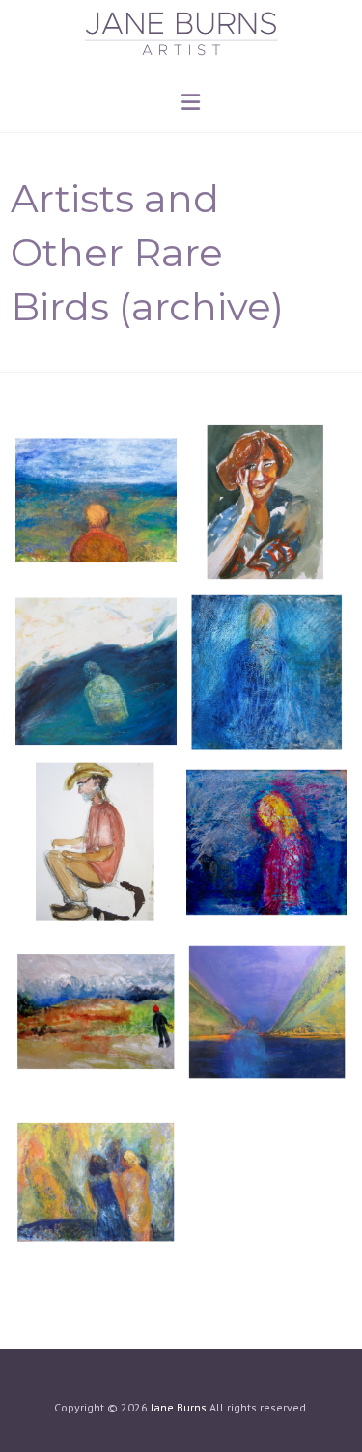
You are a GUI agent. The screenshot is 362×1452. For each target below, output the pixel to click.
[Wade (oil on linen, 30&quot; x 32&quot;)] (95, 671)
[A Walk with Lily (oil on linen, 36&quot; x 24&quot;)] (95, 502)
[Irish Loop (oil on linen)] (266, 1012)
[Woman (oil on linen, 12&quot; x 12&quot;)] (266, 671)
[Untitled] (95, 1012)
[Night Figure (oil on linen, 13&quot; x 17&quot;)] (266, 841)
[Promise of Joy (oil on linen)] (95, 1182)
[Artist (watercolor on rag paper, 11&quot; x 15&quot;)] (95, 841)
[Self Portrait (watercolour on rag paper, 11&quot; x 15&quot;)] (266, 502)
